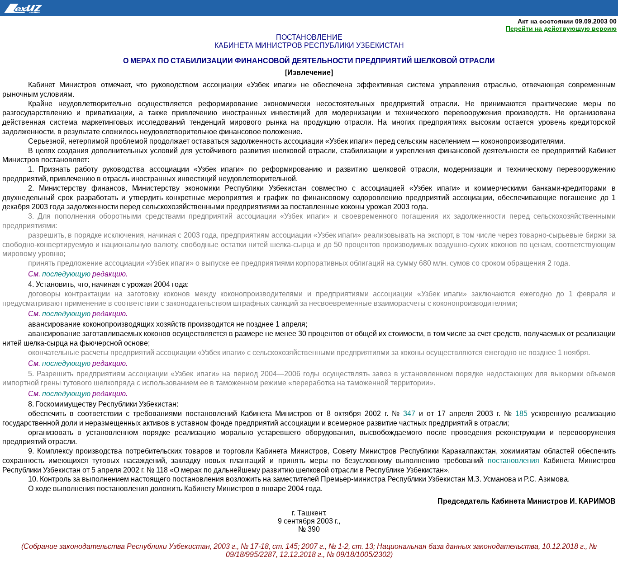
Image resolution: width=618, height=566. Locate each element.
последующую (66, 274)
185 (521, 413)
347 (409, 413)
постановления (515, 460)
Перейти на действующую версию (561, 28)
